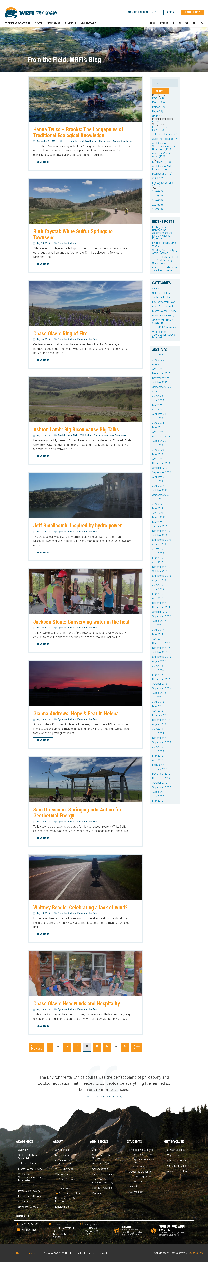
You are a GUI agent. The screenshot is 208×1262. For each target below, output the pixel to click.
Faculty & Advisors (102, 1187)
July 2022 (157, 481)
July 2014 (157, 728)
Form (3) (156, 121)
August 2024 (159, 413)
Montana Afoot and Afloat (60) (162, 184)
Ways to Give (173, 1155)
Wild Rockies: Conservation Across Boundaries (108, 141)
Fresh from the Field (74, 141)
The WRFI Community (164, 327)
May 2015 (157, 706)
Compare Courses (28, 1206)
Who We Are (62, 1174)
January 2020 (159, 526)
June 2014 (158, 733)
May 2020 (157, 521)
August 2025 (159, 391)
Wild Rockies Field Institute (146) (162, 168)
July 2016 (157, 665)
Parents (96, 1193)
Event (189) (158, 102)
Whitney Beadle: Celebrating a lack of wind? (80, 907)
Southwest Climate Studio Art (162, 321)
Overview (23, 1149)
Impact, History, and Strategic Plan (66, 1162)
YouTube (186, 23)
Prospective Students (141, 1149)
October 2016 (159, 652)
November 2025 (161, 377)
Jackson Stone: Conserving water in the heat (81, 622)
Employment (62, 1206)
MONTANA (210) (161, 161)
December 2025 (161, 373)
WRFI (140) (158, 178)
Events (164, 22)
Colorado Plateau (161, 293)
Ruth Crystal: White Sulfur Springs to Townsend (73, 234)
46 (96, 1045)
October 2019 (159, 535)
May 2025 (157, 404)
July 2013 (157, 746)
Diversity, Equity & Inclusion (65, 1200)
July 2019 (157, 548)
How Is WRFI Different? (143, 1155)
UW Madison (136, 1191)
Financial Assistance (103, 1174)
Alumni (155, 288)
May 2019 (157, 557)
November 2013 (161, 737)
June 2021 (158, 503)
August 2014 (159, 724)
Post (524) (158, 97)
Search (202, 23)
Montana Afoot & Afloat (164, 310)
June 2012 (158, 796)
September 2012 (161, 787)
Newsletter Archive (177, 1171)
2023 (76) (157, 204)
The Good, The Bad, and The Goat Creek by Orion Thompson (165, 260)
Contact (22, 1216)
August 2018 (159, 580)
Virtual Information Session (102, 1157)
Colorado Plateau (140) (164, 134)
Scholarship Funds (176, 1160)
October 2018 (159, 571)
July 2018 (157, 584)
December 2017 (161, 602)
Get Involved (174, 1142)
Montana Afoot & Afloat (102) (161, 155)
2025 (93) (157, 195)
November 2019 (161, 530)
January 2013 (159, 769)
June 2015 (158, 701)
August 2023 (159, 440)
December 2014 (161, 719)
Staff (61, 1184)
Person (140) (159, 106)
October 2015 (159, 683)
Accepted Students (140, 1171)
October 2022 (159, 467)
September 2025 (161, 386)
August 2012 (159, 791)
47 (106, 1045)
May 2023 (157, 454)
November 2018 (161, 566)
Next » (137, 1047)
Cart (193, 23)
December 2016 (161, 643)
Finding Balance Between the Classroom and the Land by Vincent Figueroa (162, 233)
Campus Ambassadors (69, 1193)
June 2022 (158, 485)
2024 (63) (157, 200)
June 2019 (158, 553)
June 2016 (158, 670)
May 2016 (157, 674)
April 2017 (157, 638)
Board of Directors (67, 1179)
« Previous (36, 1047)
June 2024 (158, 422)
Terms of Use (13, 1253)
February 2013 (160, 764)
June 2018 (158, 589)
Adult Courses (25, 1201)
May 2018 (157, 593)
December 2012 (161, 773)
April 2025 (157, 409)
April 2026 (157, 368)
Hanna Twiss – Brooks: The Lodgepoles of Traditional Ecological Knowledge (78, 132)
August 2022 (159, 476)
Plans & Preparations (142, 1177)
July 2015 (157, 697)
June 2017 (158, 629)
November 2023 (161, 436)
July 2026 (157, 355)
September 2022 (161, 472)
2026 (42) (157, 191)
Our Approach (62, 1149)
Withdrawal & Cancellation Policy (102, 1181)
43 (67, 1045)
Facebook (174, 23)
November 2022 (161, 463)
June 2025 (158, 400)
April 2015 (157, 710)
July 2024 (157, 418)
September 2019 (161, 539)
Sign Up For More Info (142, 12)
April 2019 (157, 562)
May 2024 (157, 427)
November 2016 (161, 647)
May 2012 (157, 800)
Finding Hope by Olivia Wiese (164, 244)
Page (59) (157, 111)
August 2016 (159, 661)
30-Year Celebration (177, 1149)
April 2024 (157, 431)
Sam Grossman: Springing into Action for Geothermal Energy (77, 812)
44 (77, 1045)
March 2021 (158, 517)
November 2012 (161, 778)
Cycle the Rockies (67, 243)
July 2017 (157, 625)
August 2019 (159, 544)
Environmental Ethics (163, 301)
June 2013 (158, 751)
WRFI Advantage (64, 1168)
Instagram (180, 23)
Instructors (63, 1188)
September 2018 (161, 575)
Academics (24, 1142)
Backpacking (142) (162, 173)
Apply (170, 12)
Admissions (99, 1142)
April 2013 (157, 760)
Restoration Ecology (163, 315)
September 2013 (161, 742)
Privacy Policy (32, 1253)
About (58, 1142)
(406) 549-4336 (30, 1224)
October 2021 (159, 490)
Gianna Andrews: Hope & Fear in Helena (76, 713)
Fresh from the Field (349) (160, 128)
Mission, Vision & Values (68, 1155)
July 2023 (157, 445)
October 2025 (159, 382)
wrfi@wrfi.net (29, 1229)
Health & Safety (100, 1163)
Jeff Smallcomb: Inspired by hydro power (77, 525)
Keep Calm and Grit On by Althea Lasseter (164, 269)
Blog (153, 22)
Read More (43, 162)
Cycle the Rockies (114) (165, 138)
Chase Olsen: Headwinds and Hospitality (76, 1003)
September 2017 (161, 616)
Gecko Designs (195, 1253)
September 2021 (161, 494)
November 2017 (161, 607)
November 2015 (161, 679)
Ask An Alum (138, 1167)
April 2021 (157, 512)
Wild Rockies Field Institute (31, 13)
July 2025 (157, 395)
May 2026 (157, 364)
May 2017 (157, 634)
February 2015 (160, 715)
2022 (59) (157, 209)
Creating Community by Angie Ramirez (165, 251)
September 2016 (161, 656)
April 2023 (157, 458)
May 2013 (157, 755)
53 (125, 1045)
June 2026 (158, 359)
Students (134, 1142)
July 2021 (157, 499)
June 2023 (158, 449)
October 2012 (159, 782)
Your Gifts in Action (176, 1165)
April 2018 (157, 598)
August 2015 (159, 692)
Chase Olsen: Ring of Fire (60, 333)
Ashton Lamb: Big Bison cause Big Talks (76, 429)
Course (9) (157, 115)
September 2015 (161, 688)
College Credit (100, 1168)
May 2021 (157, 508)
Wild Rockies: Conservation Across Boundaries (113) (163, 146)
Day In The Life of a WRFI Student (144, 1160)
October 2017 (159, 611)
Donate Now (193, 12)
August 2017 (159, 620)
